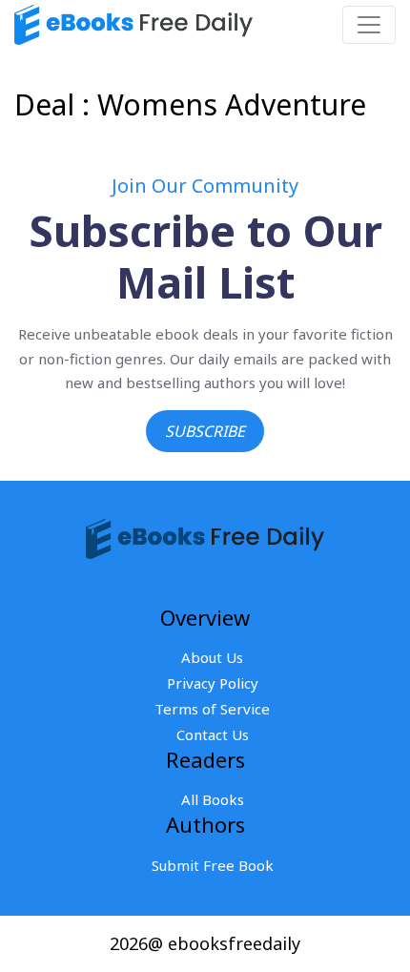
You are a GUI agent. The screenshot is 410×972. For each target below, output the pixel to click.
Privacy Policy (212, 683)
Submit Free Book (213, 865)
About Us (212, 657)
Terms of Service (212, 708)
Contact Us (212, 734)
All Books (212, 799)
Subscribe (205, 431)
